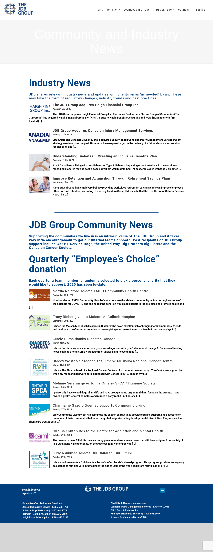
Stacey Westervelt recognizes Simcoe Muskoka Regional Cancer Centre (113, 361)
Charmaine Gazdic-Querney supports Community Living (99, 405)
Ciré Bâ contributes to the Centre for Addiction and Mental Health (108, 431)
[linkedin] (162, 490)
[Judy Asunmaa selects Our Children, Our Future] (39, 459)
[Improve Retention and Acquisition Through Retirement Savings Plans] (39, 185)
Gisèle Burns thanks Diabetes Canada (84, 339)
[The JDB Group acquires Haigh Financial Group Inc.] (39, 108)
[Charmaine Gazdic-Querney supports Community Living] (39, 410)
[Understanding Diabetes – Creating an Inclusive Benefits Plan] (39, 162)
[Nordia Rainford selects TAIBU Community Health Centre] (39, 295)
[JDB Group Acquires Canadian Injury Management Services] (39, 137)
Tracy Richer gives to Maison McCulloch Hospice (94, 317)
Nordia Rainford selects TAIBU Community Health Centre (100, 291)
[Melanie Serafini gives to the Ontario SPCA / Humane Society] (39, 389)
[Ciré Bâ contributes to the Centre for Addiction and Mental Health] (39, 437)
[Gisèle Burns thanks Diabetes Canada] (39, 345)
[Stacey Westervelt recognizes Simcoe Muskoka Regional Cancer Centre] (39, 367)
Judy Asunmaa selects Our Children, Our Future (92, 453)
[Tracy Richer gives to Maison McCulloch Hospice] (39, 322)
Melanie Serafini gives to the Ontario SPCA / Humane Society (104, 383)
